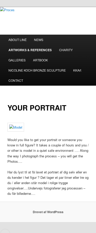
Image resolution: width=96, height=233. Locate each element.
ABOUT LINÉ (17, 39)
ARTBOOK (40, 60)
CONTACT (15, 80)
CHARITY (66, 50)
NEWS (38, 39)
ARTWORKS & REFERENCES (30, 50)
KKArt (77, 70)
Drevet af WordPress (48, 212)
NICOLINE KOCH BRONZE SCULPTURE (37, 70)
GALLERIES (17, 60)
